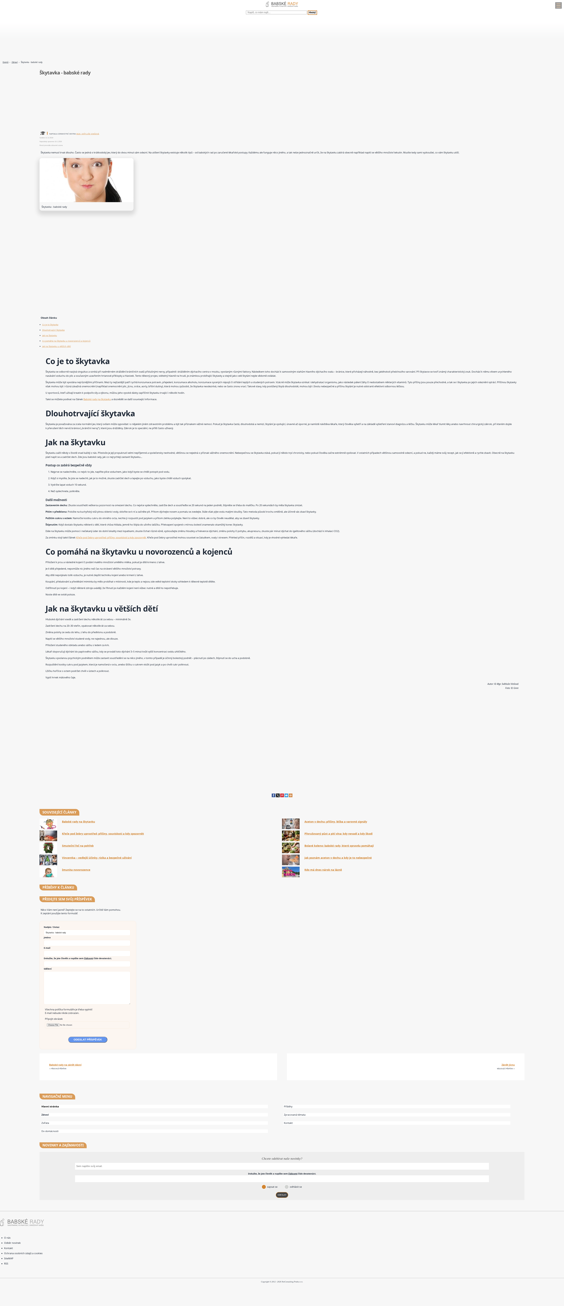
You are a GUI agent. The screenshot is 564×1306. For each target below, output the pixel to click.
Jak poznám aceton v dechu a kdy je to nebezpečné (338, 857)
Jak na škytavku (49, 335)
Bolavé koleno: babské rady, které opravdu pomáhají (339, 845)
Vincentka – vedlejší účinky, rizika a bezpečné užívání (97, 857)
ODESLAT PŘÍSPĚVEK (88, 1039)
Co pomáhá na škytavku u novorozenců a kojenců (66, 341)
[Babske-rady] (282, 7)
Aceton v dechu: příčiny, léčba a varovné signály (335, 821)
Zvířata (45, 1123)
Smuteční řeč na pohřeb (78, 845)
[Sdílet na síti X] (278, 796)
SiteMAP (8, 1258)
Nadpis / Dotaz (51, 927)
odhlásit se (295, 1186)
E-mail (47, 947)
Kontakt (288, 1123)
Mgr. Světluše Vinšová (87, 134)
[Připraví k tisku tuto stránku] (290, 796)
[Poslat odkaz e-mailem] (286, 796)
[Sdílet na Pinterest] (282, 796)
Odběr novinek (12, 1242)
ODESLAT (282, 1195)
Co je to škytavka (50, 324)
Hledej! (312, 12)
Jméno (47, 937)
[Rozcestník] (558, 5)
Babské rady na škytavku (97, 399)
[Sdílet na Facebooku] (273, 796)
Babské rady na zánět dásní (65, 1064)
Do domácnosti (49, 1131)
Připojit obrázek (54, 1018)
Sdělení (48, 968)
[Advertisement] (88, 38)
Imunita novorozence (76, 869)
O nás (7, 1237)
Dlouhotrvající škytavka (53, 330)
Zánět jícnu (508, 1064)
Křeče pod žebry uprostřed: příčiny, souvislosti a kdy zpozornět (111, 537)
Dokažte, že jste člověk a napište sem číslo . (78, 958)
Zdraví (15, 62)
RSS (6, 1263)
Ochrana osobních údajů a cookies (23, 1253)
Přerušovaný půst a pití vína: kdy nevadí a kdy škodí (338, 833)
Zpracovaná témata (295, 1114)
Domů (5, 62)
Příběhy (288, 1106)
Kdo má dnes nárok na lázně (323, 869)
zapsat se (271, 1186)
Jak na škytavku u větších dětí (56, 346)
